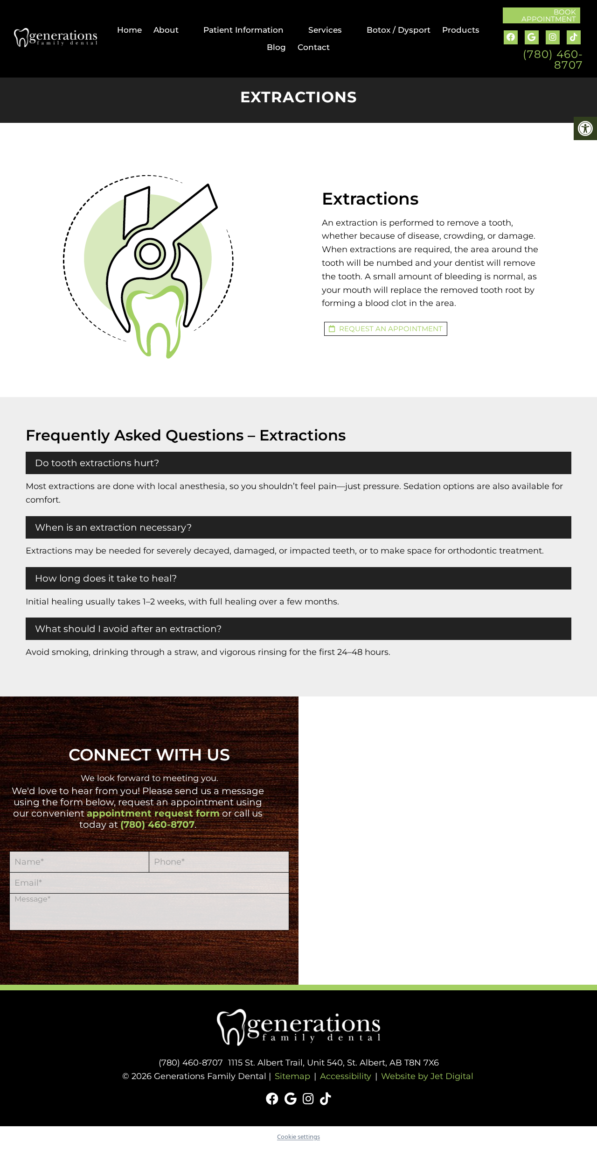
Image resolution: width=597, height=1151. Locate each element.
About (166, 30)
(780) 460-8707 (553, 60)
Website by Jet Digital (427, 1076)
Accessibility (345, 1076)
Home (129, 30)
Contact (314, 47)
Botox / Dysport (398, 30)
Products (460, 30)
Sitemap (292, 1076)
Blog (276, 47)
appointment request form (153, 813)
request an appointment (390, 328)
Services (325, 30)
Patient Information (243, 30)
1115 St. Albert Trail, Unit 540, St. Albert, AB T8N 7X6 (333, 1063)
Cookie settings (298, 1136)
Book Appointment (548, 15)
